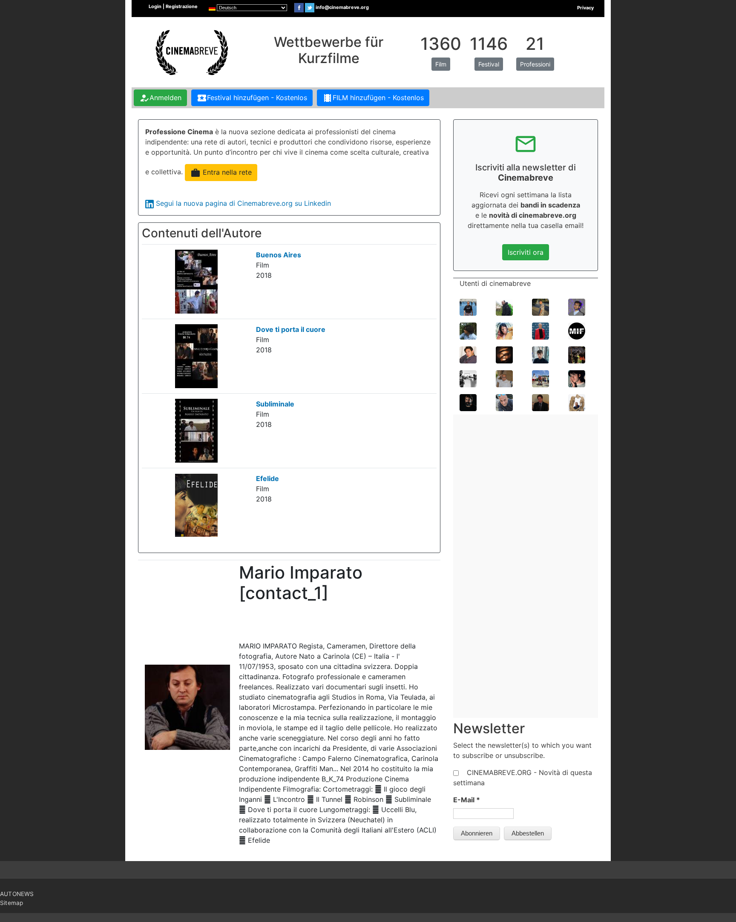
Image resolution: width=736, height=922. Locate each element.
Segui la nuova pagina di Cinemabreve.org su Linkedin (243, 203)
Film (440, 64)
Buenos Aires (278, 255)
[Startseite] (190, 51)
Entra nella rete (221, 173)
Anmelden (160, 98)
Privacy (585, 8)
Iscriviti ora (525, 252)
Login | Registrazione (173, 6)
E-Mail (466, 799)
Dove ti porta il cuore (290, 329)
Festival (488, 64)
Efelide (267, 478)
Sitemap (11, 902)
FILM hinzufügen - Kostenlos (373, 98)
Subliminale (275, 404)
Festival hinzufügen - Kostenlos (252, 98)
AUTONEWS (17, 893)
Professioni (535, 64)
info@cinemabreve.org (342, 7)
